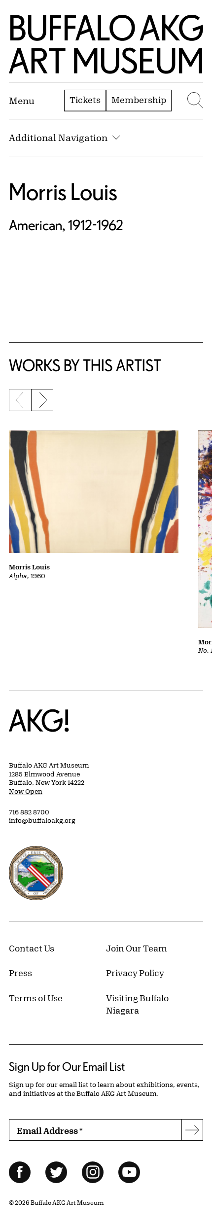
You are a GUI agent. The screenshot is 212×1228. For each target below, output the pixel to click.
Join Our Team (136, 948)
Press (20, 973)
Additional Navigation (58, 137)
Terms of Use (36, 998)
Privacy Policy (135, 973)
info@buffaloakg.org (42, 820)
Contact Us (31, 948)
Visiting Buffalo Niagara (137, 1004)
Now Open (25, 791)
